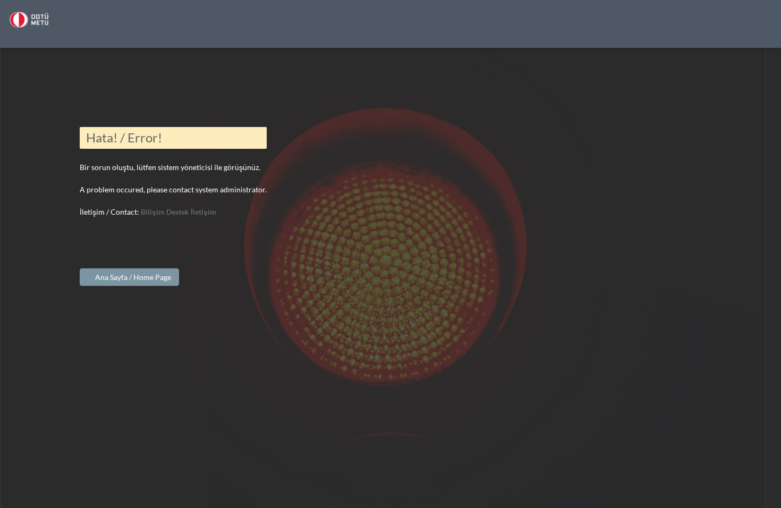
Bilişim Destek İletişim (178, 211)
